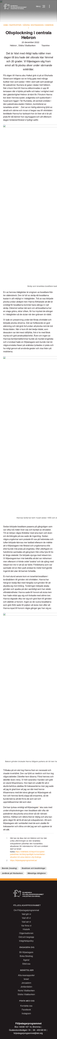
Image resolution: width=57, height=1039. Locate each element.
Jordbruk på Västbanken (12, 873)
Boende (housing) (9, 868)
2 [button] (39, 806)
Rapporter (15, 25)
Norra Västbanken (26, 990)
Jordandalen (26, 986)
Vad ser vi (26, 921)
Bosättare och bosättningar (33, 868)
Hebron (49, 25)
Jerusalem (26, 982)
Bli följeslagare (26, 952)
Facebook (26, 1009)
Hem (5, 25)
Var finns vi (26, 925)
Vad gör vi (26, 914)
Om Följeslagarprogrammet (26, 910)
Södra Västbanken (33, 25)
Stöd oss (26, 963)
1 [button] (19, 106)
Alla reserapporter (26, 975)
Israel (26, 978)
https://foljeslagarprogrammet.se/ (23, 860)
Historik (26, 929)
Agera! (26, 959)
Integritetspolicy (26, 940)
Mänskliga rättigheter (37, 873)
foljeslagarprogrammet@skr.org (28, 1033)
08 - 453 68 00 (40, 1029)
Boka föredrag (26, 956)
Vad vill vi (26, 917)
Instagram (26, 1013)
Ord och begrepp (26, 936)
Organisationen (26, 933)
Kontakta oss (26, 1005)
